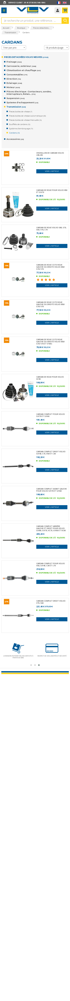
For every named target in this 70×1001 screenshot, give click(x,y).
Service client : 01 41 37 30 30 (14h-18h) (26, 2)
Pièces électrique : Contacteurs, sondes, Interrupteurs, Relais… (29, 92)
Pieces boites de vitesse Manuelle (25, 120)
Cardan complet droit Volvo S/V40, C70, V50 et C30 (50, 452)
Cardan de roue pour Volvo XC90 (50, 378)
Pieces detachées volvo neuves (26, 57)
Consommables (17, 74)
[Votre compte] (57, 10)
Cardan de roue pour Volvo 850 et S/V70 (51, 191)
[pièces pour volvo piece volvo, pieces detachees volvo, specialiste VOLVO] (32, 10)
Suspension (16, 98)
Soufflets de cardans (19, 124)
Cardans (14, 133)
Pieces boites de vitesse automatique (27, 116)
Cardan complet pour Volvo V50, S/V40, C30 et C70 (50, 564)
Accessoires (15, 139)
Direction (14, 79)
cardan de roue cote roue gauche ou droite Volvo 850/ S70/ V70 (50, 267)
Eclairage (14, 83)
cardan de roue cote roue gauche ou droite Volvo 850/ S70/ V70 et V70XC (50, 341)
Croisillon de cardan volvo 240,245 (50, 154)
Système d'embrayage (21, 128)
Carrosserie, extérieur (21, 66)
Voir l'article (52, 171)
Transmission (16, 107)
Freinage (14, 62)
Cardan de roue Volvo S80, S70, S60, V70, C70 (51, 228)
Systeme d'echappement (22, 102)
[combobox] (14, 47)
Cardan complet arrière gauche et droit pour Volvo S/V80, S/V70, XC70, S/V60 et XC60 (51, 528)
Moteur (13, 87)
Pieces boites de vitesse (20, 111)
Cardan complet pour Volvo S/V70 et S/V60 (50, 415)
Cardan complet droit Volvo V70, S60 (50, 602)
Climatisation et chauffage (24, 70)
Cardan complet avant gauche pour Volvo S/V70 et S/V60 (51, 490)
